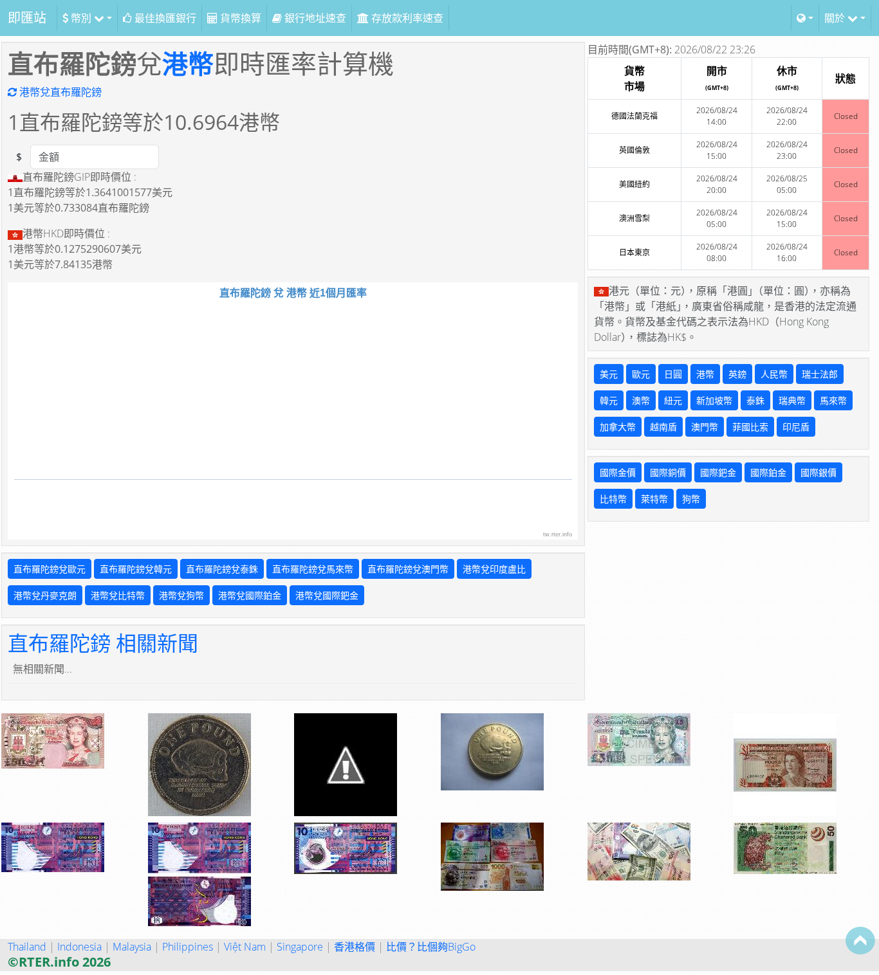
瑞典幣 (792, 400)
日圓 (673, 374)
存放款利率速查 (406, 18)
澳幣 (641, 400)
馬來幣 (833, 400)
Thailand (27, 947)
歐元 (641, 374)
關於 (835, 18)
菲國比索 (750, 427)
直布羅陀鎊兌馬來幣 (312, 569)
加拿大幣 (618, 427)
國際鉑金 (768, 472)
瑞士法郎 (820, 374)
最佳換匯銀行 (164, 18)
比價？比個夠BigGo (431, 947)
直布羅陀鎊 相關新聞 (103, 643)
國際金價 (618, 472)
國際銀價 (818, 472)
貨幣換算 (239, 18)
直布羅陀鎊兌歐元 (50, 569)
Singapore (300, 947)
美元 (609, 374)
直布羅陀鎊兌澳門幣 (408, 569)
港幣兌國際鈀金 (326, 595)
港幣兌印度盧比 (494, 569)
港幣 (188, 63)
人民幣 (774, 374)
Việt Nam (245, 947)
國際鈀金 (718, 472)
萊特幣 (654, 499)
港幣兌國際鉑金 (249, 595)
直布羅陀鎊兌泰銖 (222, 569)
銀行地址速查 (314, 18)
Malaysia (132, 947)
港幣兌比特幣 (118, 595)
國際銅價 (668, 472)
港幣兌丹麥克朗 (45, 595)
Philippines (187, 947)
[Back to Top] (860, 940)
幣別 (81, 18)
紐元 (673, 400)
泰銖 (755, 400)
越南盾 (663, 427)
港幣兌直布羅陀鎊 (59, 92)
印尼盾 (796, 427)
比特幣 (613, 499)
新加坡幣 (714, 400)
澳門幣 (704, 427)
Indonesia (79, 947)
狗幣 (691, 499)
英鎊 (737, 374)
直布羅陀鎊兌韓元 (136, 569)
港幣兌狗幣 (181, 595)
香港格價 (354, 947)
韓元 (609, 400)
